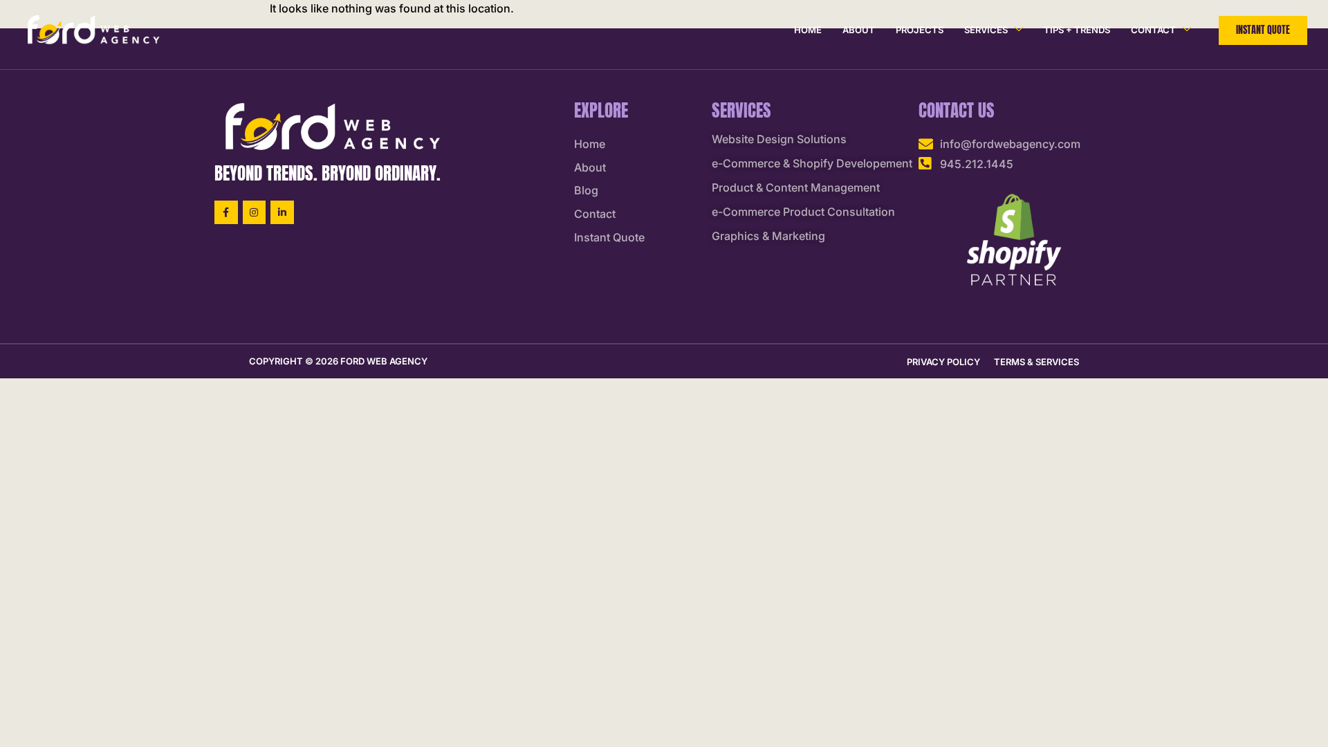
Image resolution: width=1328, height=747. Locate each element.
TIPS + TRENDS (1077, 29)
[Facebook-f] (226, 212)
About (858, 29)
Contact (1153, 29)
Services (986, 29)
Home (808, 29)
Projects (919, 29)
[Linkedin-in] (282, 212)
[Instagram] (254, 212)
